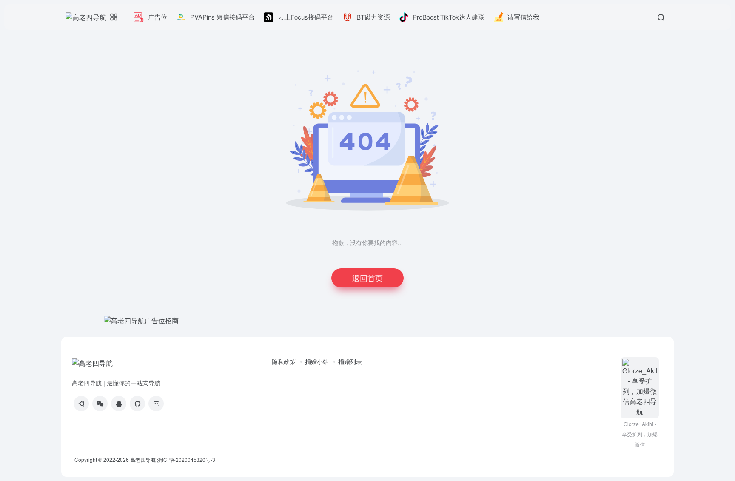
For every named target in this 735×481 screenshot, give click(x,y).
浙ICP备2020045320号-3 (187, 459)
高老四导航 (143, 459)
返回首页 (367, 277)
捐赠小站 (317, 361)
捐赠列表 (350, 361)
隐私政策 (284, 361)
